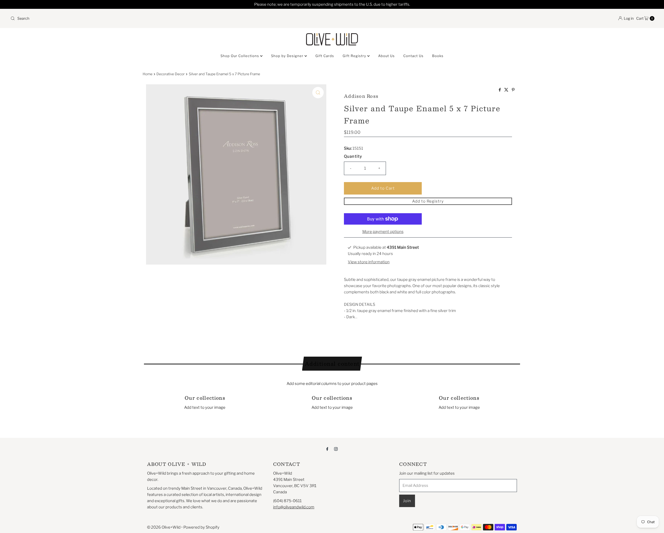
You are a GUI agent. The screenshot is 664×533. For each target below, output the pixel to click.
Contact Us (413, 56)
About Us (386, 56)
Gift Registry (355, 56)
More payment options (383, 231)
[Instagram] (336, 449)
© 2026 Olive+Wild (164, 527)
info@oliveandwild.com (293, 507)
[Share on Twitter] (506, 90)
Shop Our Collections (240, 56)
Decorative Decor (170, 74)
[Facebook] (327, 449)
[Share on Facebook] (500, 90)
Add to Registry (428, 201)
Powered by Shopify (201, 527)
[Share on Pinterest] (513, 90)
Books (438, 56)
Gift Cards (324, 56)
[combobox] (169, 18)
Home (148, 74)
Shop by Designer (288, 56)
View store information (369, 262)
